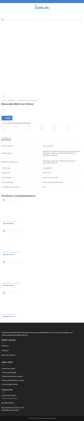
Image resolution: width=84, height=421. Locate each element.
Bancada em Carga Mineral (27, 100)
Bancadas (11, 100)
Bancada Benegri (8, 223)
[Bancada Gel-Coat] (11, 302)
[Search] (81, 9)
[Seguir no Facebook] (40, 1)
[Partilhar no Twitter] (29, 127)
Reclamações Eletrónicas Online (13, 380)
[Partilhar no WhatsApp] (3, 127)
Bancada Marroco (9, 254)
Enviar (8, 118)
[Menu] (3, 8)
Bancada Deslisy (8, 285)
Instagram (5, 350)
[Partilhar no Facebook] (16, 127)
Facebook (5, 346)
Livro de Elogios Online (10, 384)
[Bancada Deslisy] (11, 271)
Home (4, 100)
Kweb (54, 418)
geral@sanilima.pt (8, 403)
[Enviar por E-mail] (41, 127)
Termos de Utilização (9, 372)
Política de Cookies (8, 368)
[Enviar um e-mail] (44, 1)
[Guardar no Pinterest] (54, 127)
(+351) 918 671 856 (9, 395)
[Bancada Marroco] (11, 240)
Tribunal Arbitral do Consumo (12, 376)
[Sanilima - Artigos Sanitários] (42, 8)
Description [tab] (6, 140)
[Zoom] (4, 95)
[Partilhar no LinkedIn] (67, 127)
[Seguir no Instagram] (42, 1)
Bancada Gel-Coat (9, 316)
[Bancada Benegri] (11, 209)
